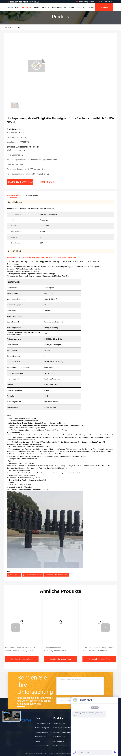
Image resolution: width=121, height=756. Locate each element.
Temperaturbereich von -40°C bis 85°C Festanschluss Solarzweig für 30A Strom (21, 649)
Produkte (26, 7)
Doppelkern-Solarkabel (62, 732)
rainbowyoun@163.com (86, 2)
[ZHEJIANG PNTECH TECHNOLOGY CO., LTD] (10, 7)
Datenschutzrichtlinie (42, 746)
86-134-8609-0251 (107, 2)
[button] (15, 627)
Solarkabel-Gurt (59, 737)
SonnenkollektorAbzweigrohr (56, 575)
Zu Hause (7, 27)
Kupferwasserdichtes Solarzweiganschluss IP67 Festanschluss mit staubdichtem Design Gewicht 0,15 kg (60, 649)
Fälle (78, 7)
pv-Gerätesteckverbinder (32, 575)
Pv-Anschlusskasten (60, 746)
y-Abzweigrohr (13, 575)
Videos (36, 7)
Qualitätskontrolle (41, 732)
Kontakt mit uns (40, 737)
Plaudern (104, 7)
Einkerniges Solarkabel (62, 728)
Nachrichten (69, 7)
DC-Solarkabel (58, 741)
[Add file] (74, 752)
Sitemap (38, 741)
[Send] (115, 752)
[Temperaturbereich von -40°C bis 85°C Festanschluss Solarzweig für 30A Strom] (22, 622)
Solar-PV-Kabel (59, 723)
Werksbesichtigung (42, 728)
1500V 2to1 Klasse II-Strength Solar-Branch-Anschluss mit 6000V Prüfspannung (97, 649)
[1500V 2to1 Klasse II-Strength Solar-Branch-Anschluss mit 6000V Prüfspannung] (99, 622)
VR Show (45, 7)
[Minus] (115, 700)
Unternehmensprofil (42, 723)
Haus (17, 7)
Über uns (56, 7)
